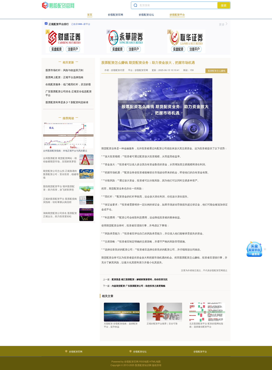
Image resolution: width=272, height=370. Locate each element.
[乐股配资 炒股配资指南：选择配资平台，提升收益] (122, 311)
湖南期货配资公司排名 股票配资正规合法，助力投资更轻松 (60, 214)
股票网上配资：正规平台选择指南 (64, 77)
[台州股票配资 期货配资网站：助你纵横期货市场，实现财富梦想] (86, 159)
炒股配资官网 (115, 14)
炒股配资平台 (177, 14)
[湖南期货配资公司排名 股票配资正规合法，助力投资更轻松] (86, 214)
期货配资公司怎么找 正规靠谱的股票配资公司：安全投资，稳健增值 (61, 174)
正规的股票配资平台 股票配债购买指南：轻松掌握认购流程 (60, 200)
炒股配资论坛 (146, 14)
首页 (89, 14)
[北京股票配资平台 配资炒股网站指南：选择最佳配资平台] (207, 311)
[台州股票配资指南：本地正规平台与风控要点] (68, 135)
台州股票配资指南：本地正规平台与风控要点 (65, 150)
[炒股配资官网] (58, 5)
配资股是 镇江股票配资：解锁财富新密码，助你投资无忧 (139, 279)
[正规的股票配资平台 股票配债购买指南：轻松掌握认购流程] (86, 200)
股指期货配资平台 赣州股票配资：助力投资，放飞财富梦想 (58, 188)
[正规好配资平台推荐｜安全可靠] (164, 311)
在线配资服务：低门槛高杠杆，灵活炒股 (68, 84)
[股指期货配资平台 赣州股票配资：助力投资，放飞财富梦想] (86, 188)
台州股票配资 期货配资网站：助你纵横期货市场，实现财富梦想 (60, 159)
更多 (222, 24)
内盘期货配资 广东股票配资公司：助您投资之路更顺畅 (138, 285)
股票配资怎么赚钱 (216, 70)
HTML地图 (155, 361)
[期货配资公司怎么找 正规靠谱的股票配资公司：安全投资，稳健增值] (86, 174)
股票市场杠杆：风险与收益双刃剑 (64, 70)
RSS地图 (144, 361)
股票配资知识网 (143, 365)
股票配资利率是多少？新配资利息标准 (66, 102)
